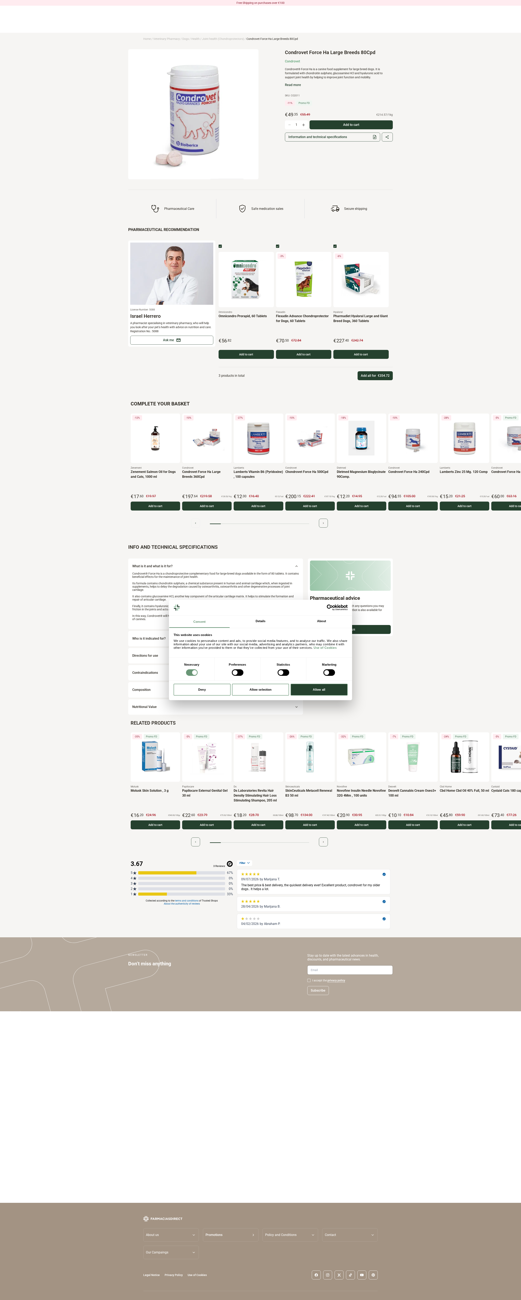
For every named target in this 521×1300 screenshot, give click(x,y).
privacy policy (336, 980)
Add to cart (246, 354)
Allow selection (261, 689)
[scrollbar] (259, 524)
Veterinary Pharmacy (166, 38)
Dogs (185, 38)
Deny (202, 689)
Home (147, 38)
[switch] (237, 672)
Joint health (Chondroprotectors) (223, 38)
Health (195, 38)
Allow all (319, 689)
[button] (230, 1234)
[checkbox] (220, 246)
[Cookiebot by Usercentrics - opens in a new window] (330, 607)
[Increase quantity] (303, 124)
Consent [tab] (199, 621)
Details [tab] (261, 621)
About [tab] (321, 621)
